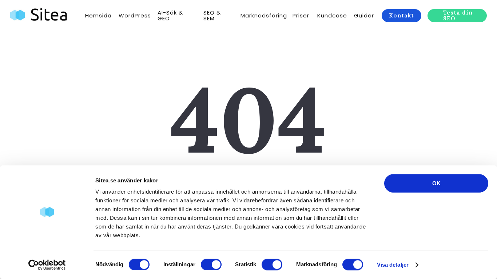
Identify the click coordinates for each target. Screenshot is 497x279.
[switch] (211, 264)
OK (436, 183)
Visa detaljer (393, 265)
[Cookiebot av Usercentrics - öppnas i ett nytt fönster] (47, 264)
